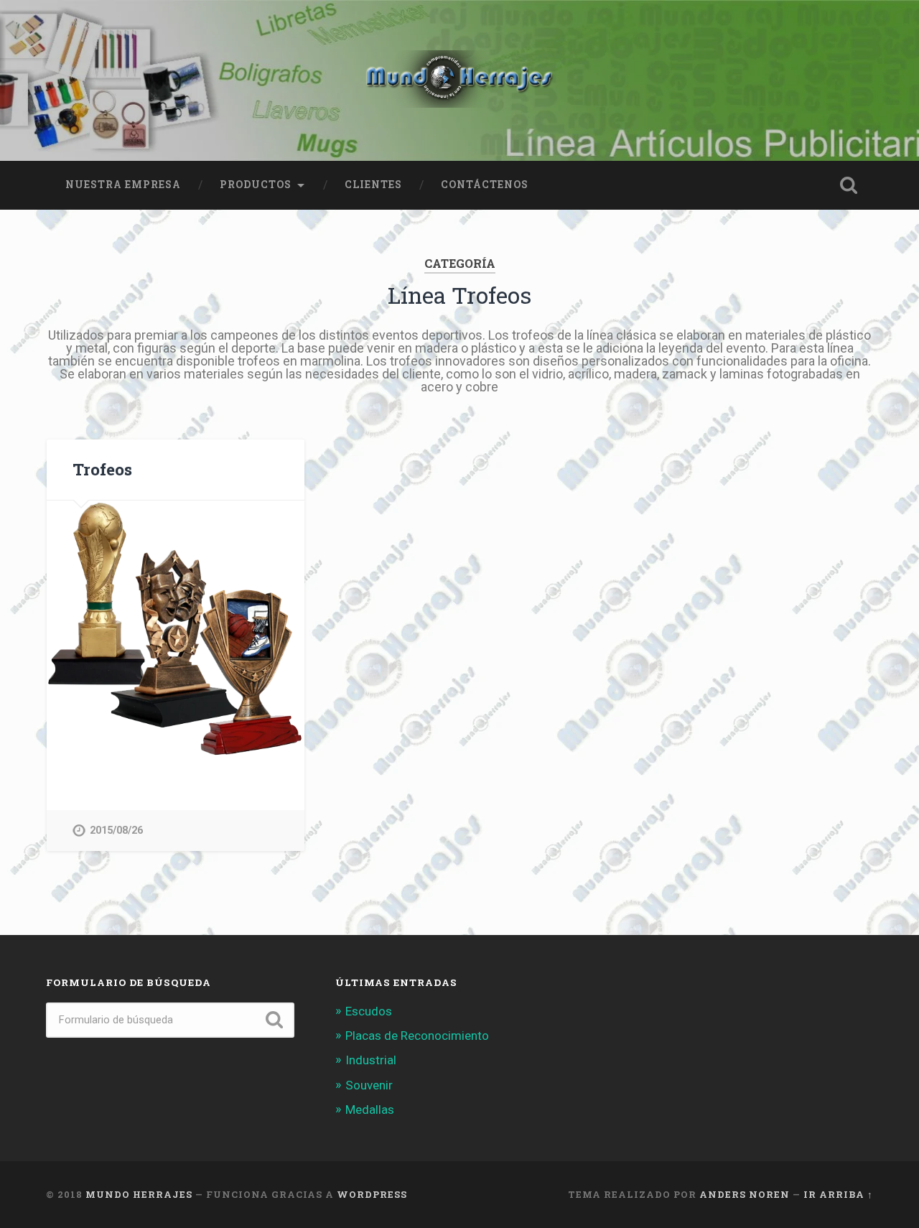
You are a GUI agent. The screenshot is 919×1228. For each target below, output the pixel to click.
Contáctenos (484, 184)
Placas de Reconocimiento (417, 1035)
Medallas (369, 1109)
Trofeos (102, 469)
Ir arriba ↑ (838, 1194)
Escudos (368, 1011)
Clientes (373, 184)
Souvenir (369, 1085)
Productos (255, 184)
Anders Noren (744, 1194)
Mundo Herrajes (138, 1194)
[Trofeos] (175, 629)
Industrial (370, 1060)
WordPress (372, 1194)
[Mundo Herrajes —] (460, 80)
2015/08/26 (116, 830)
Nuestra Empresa (123, 184)
